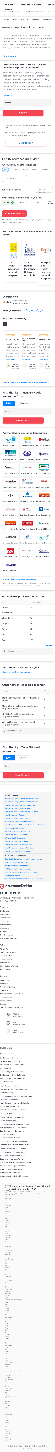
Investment (4, 928)
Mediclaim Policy (11, 802)
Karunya (39, 879)
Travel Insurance (6, 935)
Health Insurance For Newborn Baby (19, 845)
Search (23, 112)
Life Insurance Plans (7, 1134)
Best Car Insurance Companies (12, 1078)
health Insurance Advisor (15, 815)
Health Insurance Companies (16, 818)
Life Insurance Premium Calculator (13, 1141)
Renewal (35, 20)
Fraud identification (7, 987)
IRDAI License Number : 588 (22, 1189)
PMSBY (35, 872)
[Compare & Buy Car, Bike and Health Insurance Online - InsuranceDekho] (16, 887)
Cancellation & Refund (9, 966)
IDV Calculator (5, 1068)
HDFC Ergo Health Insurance (16, 862)
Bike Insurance (5, 914)
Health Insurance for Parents (16, 835)
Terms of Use (5, 963)
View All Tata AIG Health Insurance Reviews (25, 382)
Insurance (9, 4)
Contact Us (4, 980)
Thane (5, 607)
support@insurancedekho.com (20, 898)
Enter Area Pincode (42, 190)
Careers (3, 1004)
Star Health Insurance (13, 859)
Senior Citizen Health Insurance (17, 831)
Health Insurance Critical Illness (17, 808)
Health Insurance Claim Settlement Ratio (21, 812)
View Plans (21, 420)
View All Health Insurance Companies (19, 580)
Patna (4, 629)
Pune (4, 640)
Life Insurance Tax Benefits (10, 1138)
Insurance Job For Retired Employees (14, 1176)
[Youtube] (5, 892)
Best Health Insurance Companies (13, 1089)
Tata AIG (6, 20)
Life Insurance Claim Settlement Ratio (14, 1124)
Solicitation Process (7, 997)
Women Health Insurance (15, 838)
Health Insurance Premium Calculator (20, 805)
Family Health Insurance (14, 828)
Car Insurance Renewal (9, 1058)
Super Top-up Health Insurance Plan (19, 821)
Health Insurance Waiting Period (17, 851)
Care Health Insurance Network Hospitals (13, 269)
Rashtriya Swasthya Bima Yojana (18, 872)
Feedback (4, 983)
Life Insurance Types (8, 1121)
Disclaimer (4, 990)
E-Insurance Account (8, 969)
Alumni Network (6, 1001)
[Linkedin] (14, 892)
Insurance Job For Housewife (11, 1169)
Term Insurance (6, 925)
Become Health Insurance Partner (13, 1155)
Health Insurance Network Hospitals (19, 848)
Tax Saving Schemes (8, 938)
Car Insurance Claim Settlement (12, 1075)
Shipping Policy (6, 959)
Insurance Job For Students (10, 1173)
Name (7, 411)
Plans (15, 20)
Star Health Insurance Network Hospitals (30, 269)
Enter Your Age (10, 178)
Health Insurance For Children (16, 841)
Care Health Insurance (33, 859)
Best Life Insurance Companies (12, 1131)
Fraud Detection (6, 956)
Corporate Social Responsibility (12, 1007)
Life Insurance (5, 921)
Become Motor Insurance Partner (12, 1152)
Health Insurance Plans (30, 798)
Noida (4, 634)
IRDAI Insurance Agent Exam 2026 (13, 1166)
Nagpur (5, 623)
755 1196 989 (10, 901)
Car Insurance (5, 911)
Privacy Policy (5, 949)
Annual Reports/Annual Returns (12, 994)
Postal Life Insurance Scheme (11, 1117)
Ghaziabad (7, 613)
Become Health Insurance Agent (17, 672)
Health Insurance (12, 798)
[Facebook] (1, 892)
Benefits (24, 20)
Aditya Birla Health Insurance (16, 866)
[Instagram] (10, 892)
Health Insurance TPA (13, 825)
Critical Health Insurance (9, 1099)
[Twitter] (18, 892)
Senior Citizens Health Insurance (12, 1110)
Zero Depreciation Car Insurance (12, 1065)
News (7, 9)
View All (49, 645)
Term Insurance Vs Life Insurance (13, 1127)
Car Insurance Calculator (10, 1061)
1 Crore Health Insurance (29, 802)
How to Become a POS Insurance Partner (15, 1162)
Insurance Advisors (31, 4)
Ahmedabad (7, 618)
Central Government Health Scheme (19, 879)
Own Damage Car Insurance (11, 1072)
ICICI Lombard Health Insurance (17, 869)
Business (3, 931)
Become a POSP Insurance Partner (13, 1149)
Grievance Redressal (8, 952)
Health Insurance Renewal (34, 825)
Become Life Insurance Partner (11, 1159)
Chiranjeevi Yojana (12, 875)
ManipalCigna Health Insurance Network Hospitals (46, 270)
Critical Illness (47, 20)
